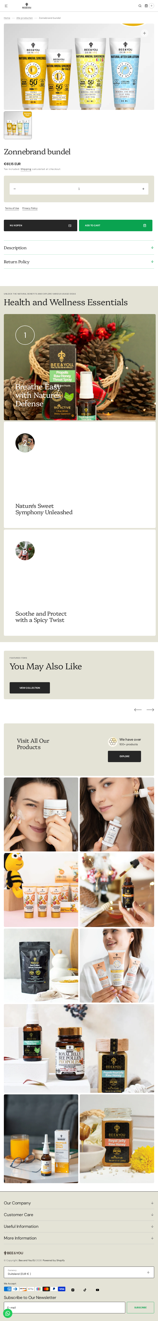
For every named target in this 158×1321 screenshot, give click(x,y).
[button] (6, 6)
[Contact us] (7, 1313)
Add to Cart (92, 225)
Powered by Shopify (54, 1260)
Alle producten (24, 18)
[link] (80, 475)
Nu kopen (16, 225)
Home (7, 18)
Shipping (26, 169)
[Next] (150, 709)
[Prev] (138, 709)
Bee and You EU (27, 1260)
